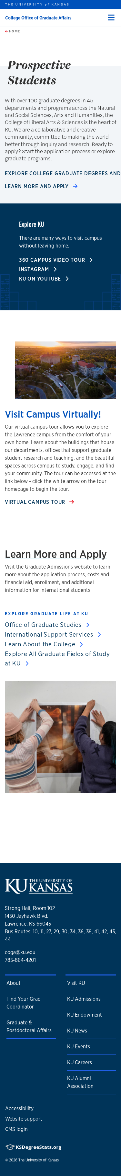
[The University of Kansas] (39, 891)
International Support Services (50, 634)
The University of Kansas (38, 1160)
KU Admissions (84, 999)
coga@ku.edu (20, 952)
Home (14, 31)
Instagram (35, 269)
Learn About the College (41, 644)
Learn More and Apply (37, 186)
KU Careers (79, 1062)
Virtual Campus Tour (36, 502)
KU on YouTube (41, 278)
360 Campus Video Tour (53, 260)
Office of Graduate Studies (44, 624)
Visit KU (76, 983)
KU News (77, 1030)
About (13, 983)
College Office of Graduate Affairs (38, 18)
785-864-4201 (20, 960)
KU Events (78, 1046)
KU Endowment (84, 1014)
